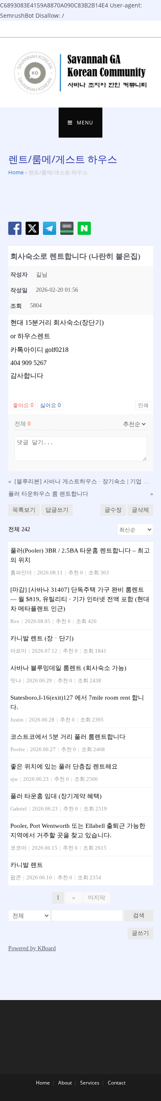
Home (16, 172)
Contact (116, 1082)
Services (89, 1082)
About (65, 1082)
